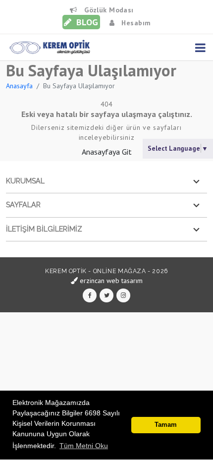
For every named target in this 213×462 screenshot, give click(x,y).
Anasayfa (19, 85)
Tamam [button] (166, 424)
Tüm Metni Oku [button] (83, 446)
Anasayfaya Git (107, 152)
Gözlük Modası (107, 9)
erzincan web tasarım (110, 280)
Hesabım (135, 22)
